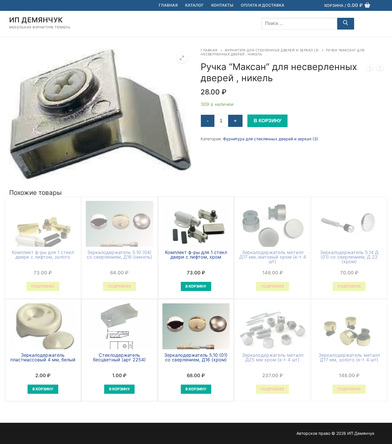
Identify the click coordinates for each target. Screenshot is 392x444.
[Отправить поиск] (345, 24)
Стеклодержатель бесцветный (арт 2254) (119, 357)
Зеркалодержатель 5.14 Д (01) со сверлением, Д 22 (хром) (349, 256)
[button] (182, 58)
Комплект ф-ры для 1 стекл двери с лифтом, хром (196, 254)
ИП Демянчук (36, 20)
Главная (209, 50)
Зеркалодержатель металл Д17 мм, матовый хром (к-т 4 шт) (272, 256)
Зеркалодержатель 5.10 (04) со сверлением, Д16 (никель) (119, 254)
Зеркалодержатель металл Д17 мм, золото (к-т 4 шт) (349, 357)
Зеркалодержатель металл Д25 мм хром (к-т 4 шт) (272, 357)
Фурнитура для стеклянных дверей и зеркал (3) (272, 50)
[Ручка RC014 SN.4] (380, 68)
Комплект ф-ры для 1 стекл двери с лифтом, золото (43, 254)
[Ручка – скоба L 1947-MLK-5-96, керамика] (369, 68)
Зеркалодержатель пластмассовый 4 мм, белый (42, 357)
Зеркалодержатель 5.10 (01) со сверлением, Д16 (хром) (196, 357)
